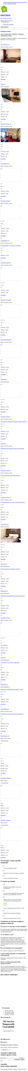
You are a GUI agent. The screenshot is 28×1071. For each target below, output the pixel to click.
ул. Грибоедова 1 (5, 524)
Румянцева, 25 (4, 684)
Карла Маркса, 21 (5, 736)
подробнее (3, 79)
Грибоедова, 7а (4, 591)
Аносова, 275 (4, 564)
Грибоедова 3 (4, 379)
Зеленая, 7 (3, 84)
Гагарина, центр (7, 34)
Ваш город (3, 1058)
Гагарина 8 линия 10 (6, 262)
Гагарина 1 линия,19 (6, 778)
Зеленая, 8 (3, 657)
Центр (10, 35)
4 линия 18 (3, 443)
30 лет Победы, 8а (5, 163)
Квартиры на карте (16, 2)
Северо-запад (4, 35)
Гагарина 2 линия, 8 (5, 416)
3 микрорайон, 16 (5, 240)
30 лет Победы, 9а (5, 44)
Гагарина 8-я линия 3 (6, 300)
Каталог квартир (7, 2)
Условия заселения (11, 3)
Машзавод (21, 34)
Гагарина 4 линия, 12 (6, 497)
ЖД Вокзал (14, 34)
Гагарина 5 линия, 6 (5, 201)
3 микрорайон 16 (5, 709)
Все (2, 34)
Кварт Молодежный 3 (6, 339)
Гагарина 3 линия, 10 (6, 124)
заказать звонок (4, 27)
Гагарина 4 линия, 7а (6, 470)
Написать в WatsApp (8, 24)
